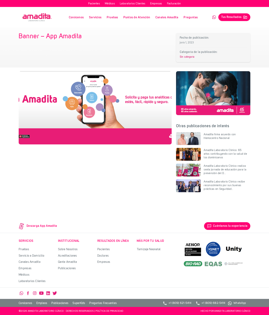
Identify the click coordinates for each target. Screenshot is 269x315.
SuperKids (78, 303)
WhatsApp (214, 17)
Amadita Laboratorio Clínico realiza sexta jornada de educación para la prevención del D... (225, 170)
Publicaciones (67, 268)
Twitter (54, 293)
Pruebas (112, 17)
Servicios (95, 17)
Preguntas (191, 17)
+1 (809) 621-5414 (177, 303)
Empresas (156, 3)
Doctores (103, 255)
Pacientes (94, 3)
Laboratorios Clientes (132, 3)
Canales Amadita (166, 17)
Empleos (41, 303)
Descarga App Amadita (42, 226)
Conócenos (76, 17)
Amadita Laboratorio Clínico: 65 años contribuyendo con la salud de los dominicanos (225, 154)
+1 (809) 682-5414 (210, 303)
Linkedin (48, 293)
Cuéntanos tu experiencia (227, 226)
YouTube (41, 293)
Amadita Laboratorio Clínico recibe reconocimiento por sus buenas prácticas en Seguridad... (224, 185)
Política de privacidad (110, 311)
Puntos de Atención (136, 17)
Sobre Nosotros (68, 249)
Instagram (35, 293)
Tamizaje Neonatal (148, 249)
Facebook (28, 293)
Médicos (110, 3)
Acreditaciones (67, 255)
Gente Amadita (67, 262)
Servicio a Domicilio (31, 255)
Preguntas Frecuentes (103, 303)
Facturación (174, 3)
